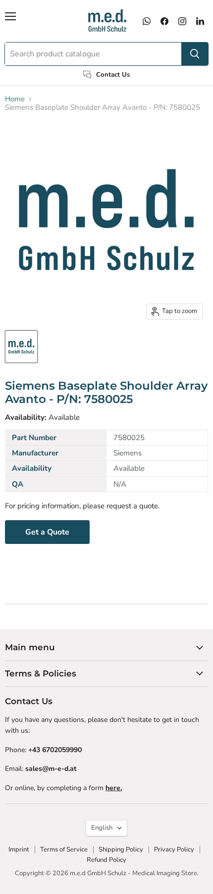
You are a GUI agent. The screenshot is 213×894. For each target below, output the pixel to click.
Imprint (18, 849)
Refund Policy (106, 859)
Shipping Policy (121, 849)
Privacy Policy (174, 849)
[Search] (194, 54)
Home (15, 99)
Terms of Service (64, 849)
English (101, 827)
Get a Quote (47, 532)
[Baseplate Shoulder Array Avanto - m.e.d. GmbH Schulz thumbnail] (21, 346)
